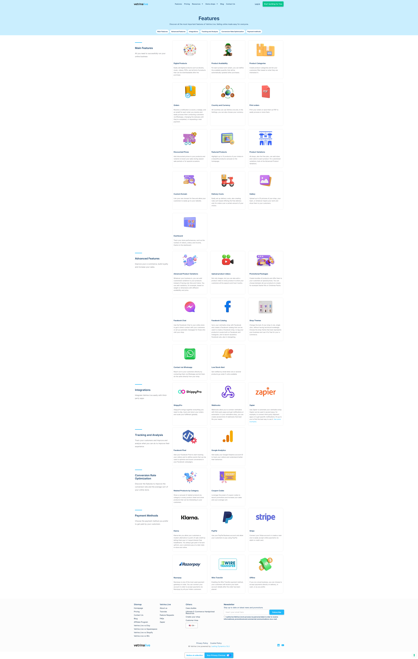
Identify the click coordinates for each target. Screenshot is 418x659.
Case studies (191, 608)
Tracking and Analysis (210, 31)
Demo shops (210, 4)
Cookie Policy (216, 643)
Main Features (162, 31)
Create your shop (193, 617)
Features (178, 4)
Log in (257, 4)
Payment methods (254, 31)
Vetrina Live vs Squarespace (145, 629)
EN (192, 625)
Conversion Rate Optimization (233, 31)
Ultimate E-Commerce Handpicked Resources (200, 612)
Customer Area (192, 620)
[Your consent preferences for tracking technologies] (414, 655)
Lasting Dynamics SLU (220, 646)
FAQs (162, 618)
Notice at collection (194, 655)
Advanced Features (178, 31)
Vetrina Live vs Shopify (143, 632)
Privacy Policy (202, 643)
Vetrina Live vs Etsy (142, 625)
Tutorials (163, 611)
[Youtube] (282, 645)
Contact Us (230, 4)
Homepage (138, 608)
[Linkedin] (278, 645)
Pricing (187, 4)
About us (163, 608)
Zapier (162, 622)
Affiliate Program (141, 622)
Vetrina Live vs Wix (142, 636)
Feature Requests (167, 615)
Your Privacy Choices (216, 655)
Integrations (193, 31)
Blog (222, 4)
